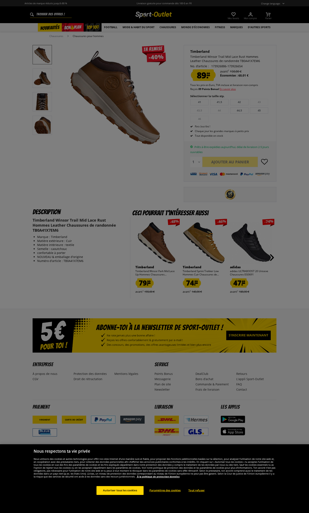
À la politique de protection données (158, 476)
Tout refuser (196, 490)
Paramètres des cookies (165, 490)
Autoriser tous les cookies (120, 490)
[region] (154, 478)
